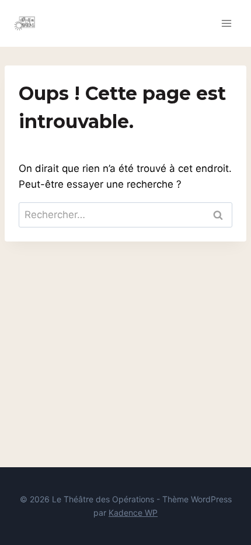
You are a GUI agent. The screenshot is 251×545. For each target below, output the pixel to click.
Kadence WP (133, 513)
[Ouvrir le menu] (226, 23)
